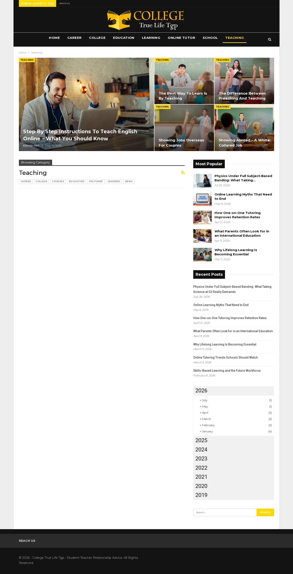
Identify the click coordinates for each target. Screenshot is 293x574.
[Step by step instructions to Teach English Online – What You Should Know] (86, 104)
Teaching (234, 38)
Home (54, 38)
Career (74, 38)
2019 (201, 495)
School (210, 38)
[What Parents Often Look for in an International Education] (202, 236)
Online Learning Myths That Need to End (221, 305)
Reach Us (64, 3)
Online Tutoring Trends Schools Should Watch (225, 357)
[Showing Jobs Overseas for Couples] (184, 127)
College (97, 38)
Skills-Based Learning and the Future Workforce (227, 370)
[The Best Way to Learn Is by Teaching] (184, 81)
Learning (151, 38)
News (129, 181)
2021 (201, 477)
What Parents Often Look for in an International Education (241, 233)
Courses (58, 181)
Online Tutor (181, 38)
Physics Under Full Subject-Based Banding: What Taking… (243, 178)
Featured (96, 181)
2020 (201, 486)
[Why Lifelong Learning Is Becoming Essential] (202, 255)
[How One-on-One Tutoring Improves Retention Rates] (202, 217)
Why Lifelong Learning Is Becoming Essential (235, 252)
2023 (201, 459)
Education (123, 38)
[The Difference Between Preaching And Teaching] (244, 81)
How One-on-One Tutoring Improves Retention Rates (237, 215)
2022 (201, 468)
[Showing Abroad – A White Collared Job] (244, 127)
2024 (201, 450)
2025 (201, 440)
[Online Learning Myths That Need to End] (202, 199)
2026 (201, 391)
